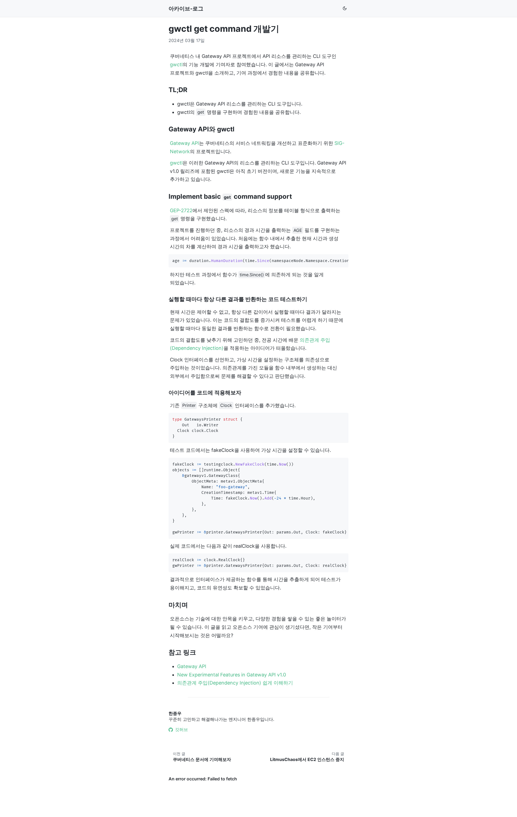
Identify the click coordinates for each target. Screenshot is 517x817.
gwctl (176, 64)
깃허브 (181, 729)
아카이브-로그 (186, 8)
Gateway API (184, 143)
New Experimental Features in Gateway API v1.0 (231, 675)
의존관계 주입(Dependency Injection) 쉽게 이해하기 (235, 683)
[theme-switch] (344, 9)
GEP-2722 (181, 210)
